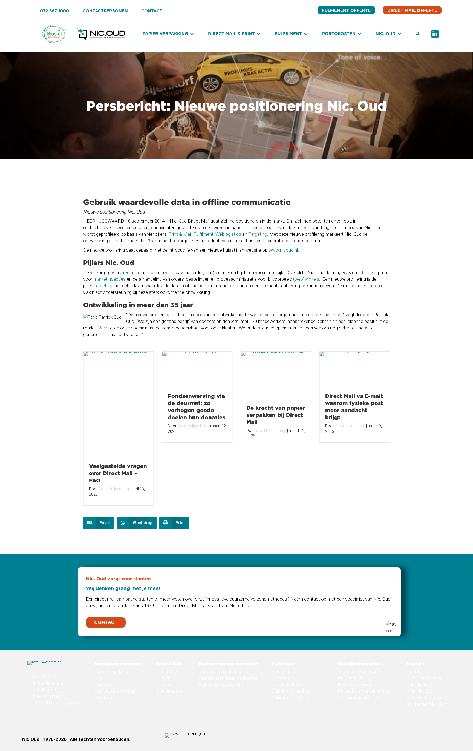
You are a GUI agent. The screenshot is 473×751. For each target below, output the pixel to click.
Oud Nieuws (418, 684)
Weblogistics (228, 234)
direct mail (130, 272)
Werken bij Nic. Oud (425, 697)
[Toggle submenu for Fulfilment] (305, 34)
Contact (414, 671)
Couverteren (168, 691)
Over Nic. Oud (420, 691)
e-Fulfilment (283, 671)
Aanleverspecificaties (359, 697)
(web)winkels (306, 279)
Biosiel (101, 678)
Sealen (163, 684)
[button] (417, 34)
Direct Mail (167, 671)
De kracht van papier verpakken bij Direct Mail (275, 415)
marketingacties (109, 279)
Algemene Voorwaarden (362, 671)
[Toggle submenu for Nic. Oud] (399, 34)
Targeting (257, 234)
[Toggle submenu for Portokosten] (359, 34)
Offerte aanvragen (424, 678)
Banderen (104, 697)
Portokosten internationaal (227, 678)
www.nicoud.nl (283, 250)
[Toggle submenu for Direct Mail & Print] (258, 34)
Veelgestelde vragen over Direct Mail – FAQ (118, 473)
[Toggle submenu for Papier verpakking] (192, 34)
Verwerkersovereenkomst (364, 691)
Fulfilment (204, 234)
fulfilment (367, 272)
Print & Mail (180, 234)
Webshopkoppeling (291, 691)
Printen (163, 678)
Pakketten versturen (220, 685)
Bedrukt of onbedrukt (115, 691)
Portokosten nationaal (220, 671)
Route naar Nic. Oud (426, 704)
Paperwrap (105, 684)
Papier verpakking (111, 671)
